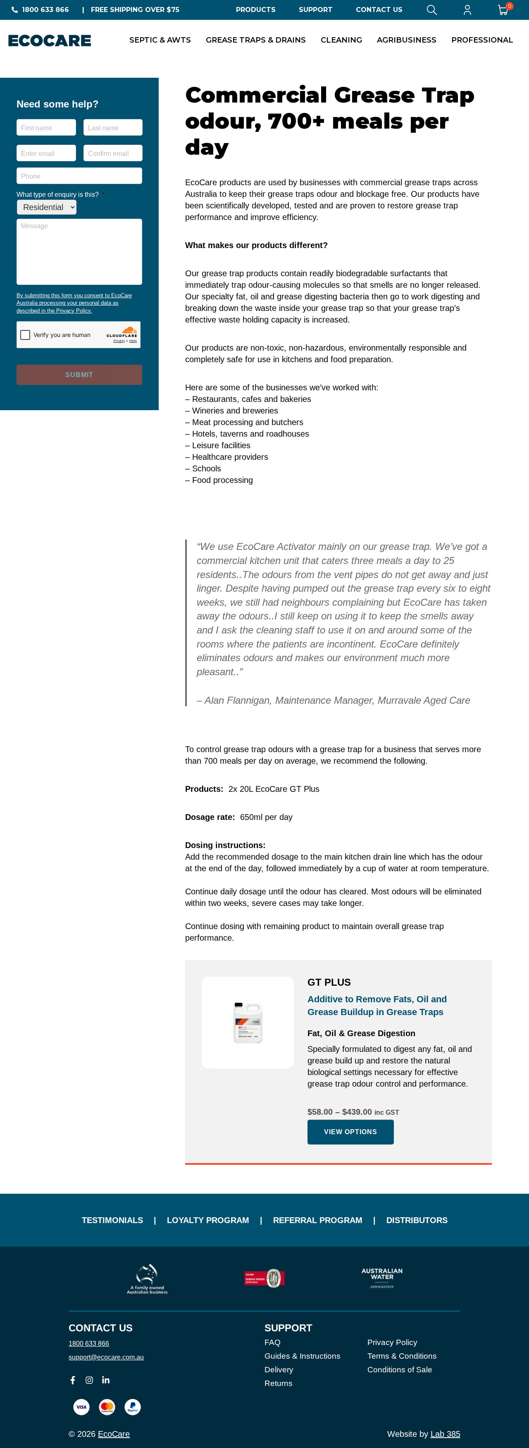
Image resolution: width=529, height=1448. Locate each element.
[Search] (431, 9)
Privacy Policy (392, 1342)
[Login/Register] (467, 9)
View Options (350, 1131)
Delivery (278, 1369)
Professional (482, 40)
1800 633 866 (45, 10)
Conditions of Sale (399, 1369)
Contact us (101, 1328)
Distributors (417, 1220)
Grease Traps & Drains (256, 40)
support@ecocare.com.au (106, 1357)
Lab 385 (445, 1433)
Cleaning (341, 40)
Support (316, 10)
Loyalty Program (208, 1220)
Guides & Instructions (302, 1356)
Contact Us (379, 10)
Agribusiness (406, 40)
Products (256, 10)
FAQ (272, 1342)
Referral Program (317, 1220)
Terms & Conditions (402, 1356)
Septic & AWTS (160, 40)
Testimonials (112, 1220)
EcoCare (114, 1433)
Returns (278, 1383)
